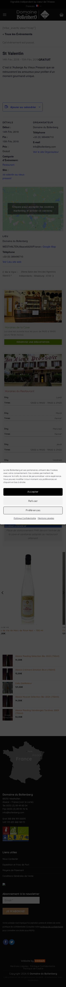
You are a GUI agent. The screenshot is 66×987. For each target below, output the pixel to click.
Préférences (33, 510)
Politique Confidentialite (25, 518)
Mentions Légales (46, 518)
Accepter (33, 491)
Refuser (33, 501)
